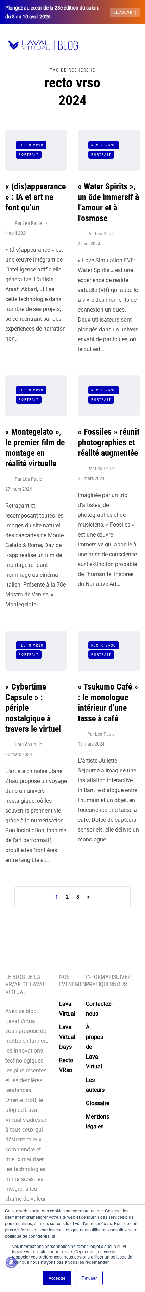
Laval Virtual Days (67, 1037)
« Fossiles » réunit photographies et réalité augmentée (108, 442)
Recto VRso (31, 145)
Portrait (29, 155)
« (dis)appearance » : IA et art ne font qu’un (35, 197)
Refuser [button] (89, 1278)
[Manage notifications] (11, 1262)
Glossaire (97, 1103)
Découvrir (124, 12)
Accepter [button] (57, 1278)
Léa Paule (32, 223)
